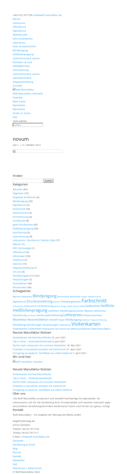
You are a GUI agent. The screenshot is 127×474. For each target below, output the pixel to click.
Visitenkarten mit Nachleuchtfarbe (32, 337)
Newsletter (19, 460)
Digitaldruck (19, 30)
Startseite (18, 440)
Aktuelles (18, 189)
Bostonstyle (63, 296)
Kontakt (17, 456)
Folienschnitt (20, 212)
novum (53, 319)
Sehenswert (19, 256)
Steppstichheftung (23, 81)
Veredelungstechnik (24, 275)
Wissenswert (20, 287)
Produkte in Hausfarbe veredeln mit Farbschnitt (39, 349)
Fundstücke (19, 220)
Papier (62, 319)
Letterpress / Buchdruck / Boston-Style (34, 240)
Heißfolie (107, 305)
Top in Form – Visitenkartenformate (32, 341)
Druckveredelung (39, 301)
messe (86, 315)
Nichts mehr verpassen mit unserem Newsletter (39, 345)
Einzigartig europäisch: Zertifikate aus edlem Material (42, 353)
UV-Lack (17, 271)
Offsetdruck (19, 26)
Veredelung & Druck (24, 444)
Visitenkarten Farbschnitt (27, 328)
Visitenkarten (20, 283)
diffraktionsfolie (94, 297)
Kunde (40, 315)
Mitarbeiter (96, 315)
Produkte (18, 97)
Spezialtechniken (22, 77)
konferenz (31, 315)
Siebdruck (18, 259)
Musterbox (20, 319)
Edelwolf (57, 302)
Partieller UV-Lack (22, 62)
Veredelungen (34, 324)
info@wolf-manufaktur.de (35, 436)
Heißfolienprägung (23, 54)
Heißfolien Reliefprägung (62, 310)
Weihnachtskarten (81, 328)
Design (84, 297)
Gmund (76, 306)
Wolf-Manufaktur (101, 328)
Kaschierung (20, 232)
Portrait (17, 452)
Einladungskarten (71, 301)
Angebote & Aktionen (24, 197)
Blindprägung (20, 50)
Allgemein (18, 193)
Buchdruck (75, 296)
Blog (15, 448)
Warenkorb (19, 105)
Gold (82, 306)
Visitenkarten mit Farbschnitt (56, 328)
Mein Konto (19, 101)
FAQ (15, 117)
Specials (17, 263)
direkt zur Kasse (22, 113)
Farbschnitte (18, 306)
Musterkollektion (37, 319)
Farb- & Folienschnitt (24, 46)
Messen (17, 244)
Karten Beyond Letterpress (91, 310)
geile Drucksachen (23, 224)
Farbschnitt (19, 208)
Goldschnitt (92, 306)
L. (18, 145)
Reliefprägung (73, 319)
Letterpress (19, 23)
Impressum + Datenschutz (27, 468)
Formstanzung (21, 70)
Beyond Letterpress (22, 296)
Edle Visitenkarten (23, 38)
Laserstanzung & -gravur (26, 58)
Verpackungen (21, 279)
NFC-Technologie (22, 248)
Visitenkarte (65, 325)
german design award (63, 306)
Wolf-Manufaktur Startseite (28, 93)
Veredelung (19, 324)
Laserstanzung (21, 236)
